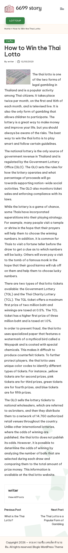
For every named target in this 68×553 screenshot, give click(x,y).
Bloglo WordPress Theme (48, 547)
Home (7, 28)
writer (13, 490)
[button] (15, 20)
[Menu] (62, 9)
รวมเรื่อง (9, 41)
